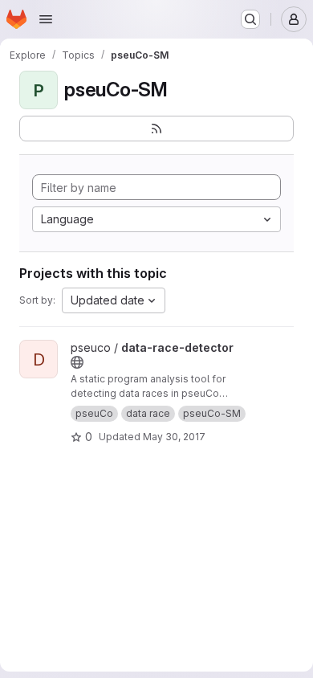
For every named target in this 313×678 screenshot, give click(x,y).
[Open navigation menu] (46, 19)
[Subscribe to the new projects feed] (156, 128)
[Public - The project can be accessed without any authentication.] (77, 362)
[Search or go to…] (250, 19)
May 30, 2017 (174, 437)
